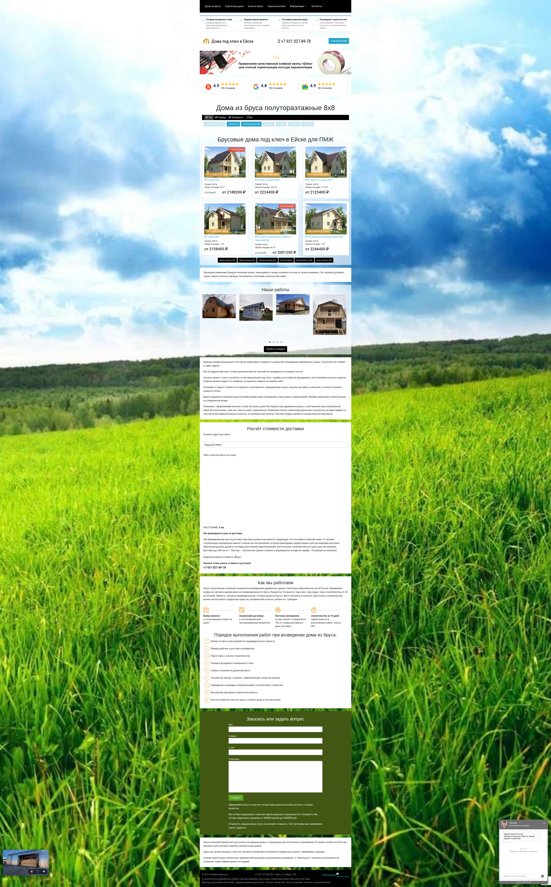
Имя (231, 724)
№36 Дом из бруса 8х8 (267, 180)
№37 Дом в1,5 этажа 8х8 (318, 180)
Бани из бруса (255, 6)
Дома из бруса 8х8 (247, 260)
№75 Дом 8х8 (211, 236)
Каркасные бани (276, 6)
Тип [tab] (210, 117)
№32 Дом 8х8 (211, 180)
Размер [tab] (221, 117)
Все (250, 117)
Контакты (317, 6)
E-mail (231, 747)
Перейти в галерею (275, 349)
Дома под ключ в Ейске (231, 41)
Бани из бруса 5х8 (324, 260)
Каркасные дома (234, 6)
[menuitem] (213, 6)
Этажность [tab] (237, 117)
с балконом (233, 124)
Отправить (236, 797)
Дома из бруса (213, 6)
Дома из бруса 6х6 (227, 260)
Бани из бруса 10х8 (304, 260)
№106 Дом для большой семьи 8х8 (324, 236)
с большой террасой (251, 124)
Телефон (232, 736)
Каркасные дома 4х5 (267, 260)
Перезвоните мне (339, 41)
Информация (297, 6)
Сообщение (234, 759)
